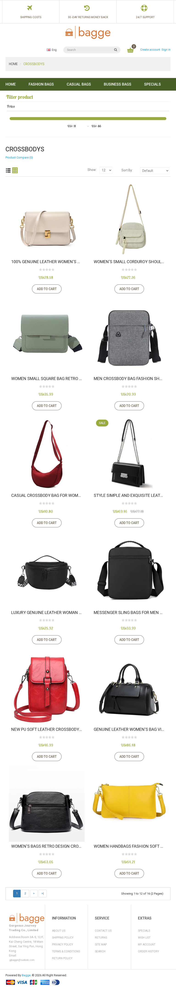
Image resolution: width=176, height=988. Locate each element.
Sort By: (127, 170)
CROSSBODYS (33, 64)
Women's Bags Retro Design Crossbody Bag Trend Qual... (46, 846)
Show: (92, 170)
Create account (150, 49)
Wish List (144, 937)
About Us (58, 930)
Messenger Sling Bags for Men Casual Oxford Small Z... (129, 612)
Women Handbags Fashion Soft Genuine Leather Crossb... (129, 846)
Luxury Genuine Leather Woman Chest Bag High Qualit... (46, 612)
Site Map (101, 944)
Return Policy (62, 958)
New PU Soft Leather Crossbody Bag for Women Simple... (46, 729)
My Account (146, 944)
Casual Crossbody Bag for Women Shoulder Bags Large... (46, 495)
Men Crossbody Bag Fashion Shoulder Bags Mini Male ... (129, 378)
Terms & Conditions (66, 951)
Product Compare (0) (19, 157)
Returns (101, 937)
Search (100, 951)
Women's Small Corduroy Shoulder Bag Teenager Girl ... (129, 261)
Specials (144, 930)
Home (13, 64)
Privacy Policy (62, 944)
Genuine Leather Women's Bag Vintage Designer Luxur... (129, 729)
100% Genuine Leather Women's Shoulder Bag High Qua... (46, 261)
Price (11, 106)
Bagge (26, 975)
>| (42, 893)
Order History (148, 951)
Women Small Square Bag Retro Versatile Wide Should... (46, 378)
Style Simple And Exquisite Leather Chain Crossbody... (129, 495)
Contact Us (103, 930)
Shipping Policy (63, 937)
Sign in (166, 49)
